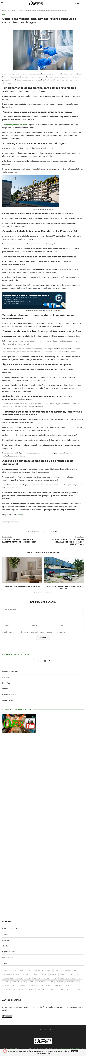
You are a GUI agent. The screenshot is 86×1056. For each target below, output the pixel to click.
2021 (23, 1048)
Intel (54, 978)
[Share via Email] (56, 532)
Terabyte (51, 989)
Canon (49, 970)
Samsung (60, 982)
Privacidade (63, 1048)
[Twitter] (75, 3)
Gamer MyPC (74, 974)
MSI (24, 982)
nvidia (31, 982)
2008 (10, 1048)
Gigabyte (37, 978)
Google (46, 978)
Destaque (26, 974)
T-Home (30, 989)
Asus (28, 970)
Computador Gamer (69, 970)
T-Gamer (21, 989)
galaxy (43, 974)
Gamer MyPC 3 (8, 978)
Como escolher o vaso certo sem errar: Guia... (22, 586)
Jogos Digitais (7, 700)
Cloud (57, 970)
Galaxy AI (53, 974)
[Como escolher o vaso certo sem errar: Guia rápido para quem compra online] (22, 570)
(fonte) (19, 515)
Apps (21, 970)
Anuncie (70, 1048)
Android (13, 970)
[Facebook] (72, 3)
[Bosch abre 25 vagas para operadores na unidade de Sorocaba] (64, 570)
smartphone (33, 985)
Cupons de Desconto (10, 694)
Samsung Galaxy (72, 982)
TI (72, 989)
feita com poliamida (10, 523)
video (78, 989)
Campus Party (38, 970)
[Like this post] (46, 532)
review (51, 982)
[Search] (84, 3)
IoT (79, 978)
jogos (6, 982)
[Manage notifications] (5, 1051)
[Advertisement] (43, 825)
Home (4, 10)
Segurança (21, 985)
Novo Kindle (6, 683)
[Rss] (80, 3)
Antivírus (5, 677)
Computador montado (11, 974)
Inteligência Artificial (67, 978)
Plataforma (41, 982)
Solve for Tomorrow (62, 985)
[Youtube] (78, 3)
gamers (19, 978)
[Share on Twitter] (51, 532)
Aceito (74, 1051)
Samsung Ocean (9, 985)
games (28, 978)
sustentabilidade (9, 989)
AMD (5, 970)
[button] (5, 575)
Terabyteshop (63, 989)
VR (4, 993)
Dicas (13, 10)
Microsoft (15, 982)
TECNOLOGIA (40, 989)
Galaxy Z (63, 974)
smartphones (46, 985)
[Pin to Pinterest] (53, 532)
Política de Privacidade (10, 672)
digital (35, 974)
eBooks (5, 689)
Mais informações (43, 1054)
